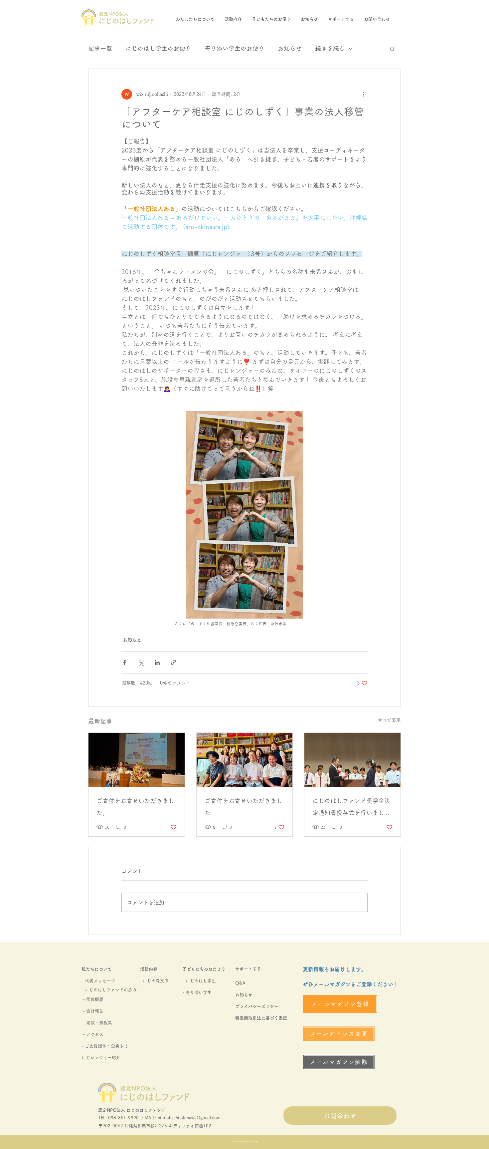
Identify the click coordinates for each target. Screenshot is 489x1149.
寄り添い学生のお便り (234, 48)
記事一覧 (100, 48)
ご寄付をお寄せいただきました (243, 807)
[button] (392, 48)
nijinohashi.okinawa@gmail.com (189, 1118)
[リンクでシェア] (173, 662)
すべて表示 (389, 720)
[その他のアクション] (364, 94)
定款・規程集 (99, 1022)
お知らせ (290, 48)
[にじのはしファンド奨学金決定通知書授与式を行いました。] (352, 760)
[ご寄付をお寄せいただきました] (245, 760)
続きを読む (330, 48)
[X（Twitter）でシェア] (141, 662)
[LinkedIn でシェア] (157, 662)
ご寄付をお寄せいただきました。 (135, 807)
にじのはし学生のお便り (158, 48)
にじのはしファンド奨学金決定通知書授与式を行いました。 (351, 808)
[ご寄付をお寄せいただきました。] (136, 760)
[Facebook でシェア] (124, 662)
